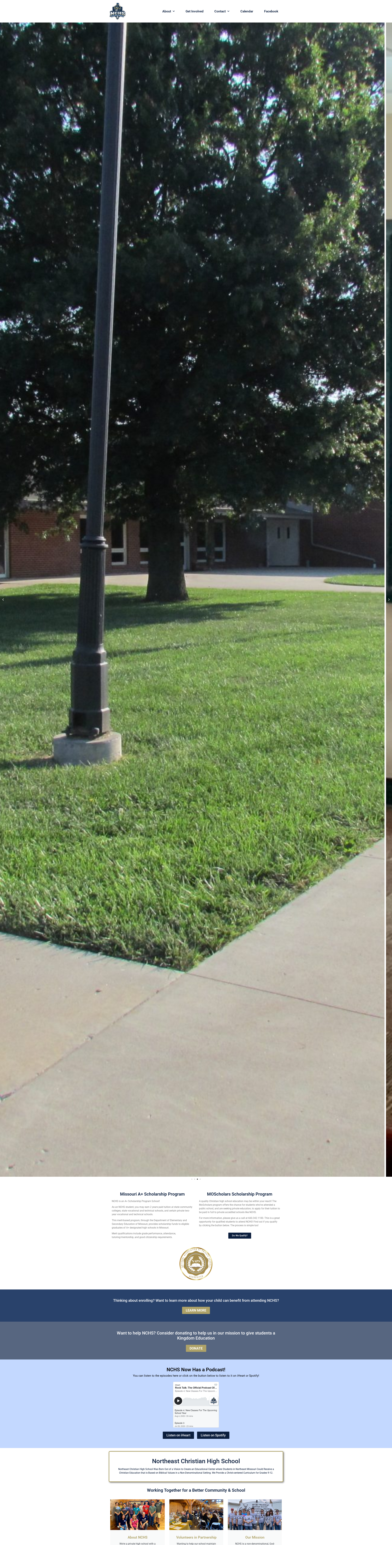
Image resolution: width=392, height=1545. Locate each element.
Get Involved (195, 11)
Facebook (271, 11)
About (166, 11)
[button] (3, 599)
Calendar (246, 11)
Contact (220, 11)
